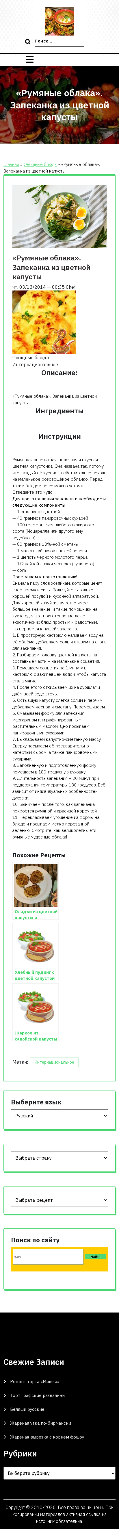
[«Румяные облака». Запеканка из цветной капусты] (44, 322)
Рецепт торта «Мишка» (35, 1381)
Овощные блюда (40, 164)
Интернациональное (54, 1062)
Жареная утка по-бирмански (40, 1423)
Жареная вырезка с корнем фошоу (47, 1437)
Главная (11, 164)
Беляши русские (27, 1409)
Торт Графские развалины (37, 1395)
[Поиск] (28, 42)
